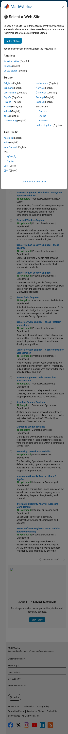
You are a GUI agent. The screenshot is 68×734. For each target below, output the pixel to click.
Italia (6, 116)
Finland (7, 102)
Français (43, 120)
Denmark (8, 88)
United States (10, 70)
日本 (6, 165)
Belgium (8, 83)
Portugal (40, 97)
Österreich (41, 92)
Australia (8, 138)
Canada (8, 66)
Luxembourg (10, 120)
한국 (6, 170)
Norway (40, 88)
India (6, 142)
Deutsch (43, 111)
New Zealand (10, 147)
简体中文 (11, 156)
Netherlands (42, 83)
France (7, 106)
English (42, 116)
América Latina (11, 61)
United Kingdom (44, 125)
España (7, 97)
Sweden (40, 102)
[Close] (63, 6)
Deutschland (10, 92)
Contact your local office (34, 181)
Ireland (7, 111)
